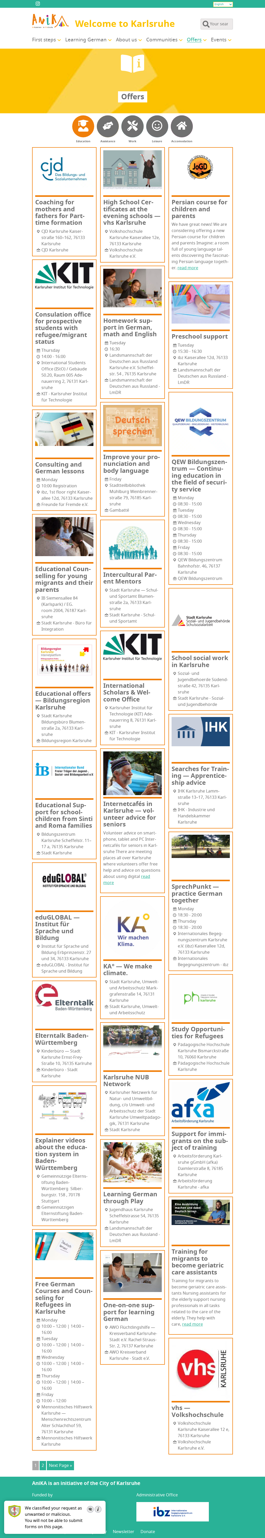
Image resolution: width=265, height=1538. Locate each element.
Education (83, 141)
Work (132, 141)
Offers (194, 39)
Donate (148, 1532)
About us (126, 39)
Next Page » (60, 1465)
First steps (44, 39)
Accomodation (181, 141)
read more (188, 268)
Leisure (157, 141)
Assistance (107, 141)
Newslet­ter (123, 1532)
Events (218, 39)
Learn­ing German (86, 39)
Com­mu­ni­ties (162, 39)
